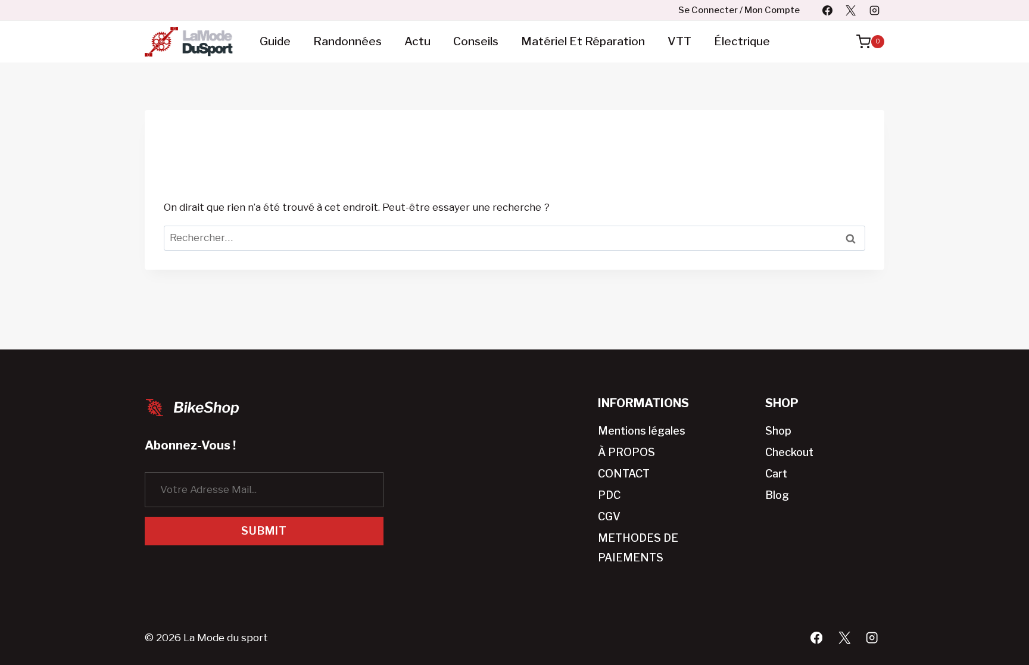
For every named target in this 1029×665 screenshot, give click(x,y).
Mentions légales (641, 430)
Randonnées (347, 41)
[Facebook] (828, 10)
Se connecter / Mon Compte (739, 10)
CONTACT (624, 473)
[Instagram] (874, 10)
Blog (777, 495)
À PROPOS (626, 452)
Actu (417, 41)
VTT (679, 41)
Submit (264, 530)
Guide (275, 41)
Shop (778, 430)
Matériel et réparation (583, 41)
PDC (609, 495)
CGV (609, 516)
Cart (776, 473)
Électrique (742, 41)
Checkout (789, 452)
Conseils (475, 41)
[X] (851, 10)
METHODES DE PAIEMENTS (638, 547)
